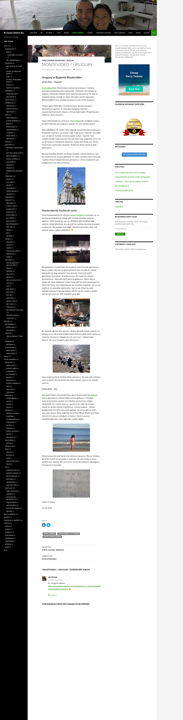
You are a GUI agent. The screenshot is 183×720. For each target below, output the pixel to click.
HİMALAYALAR (11, 94)
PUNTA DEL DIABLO (13, 508)
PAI (7, 233)
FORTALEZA (10, 422)
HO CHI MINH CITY (12, 280)
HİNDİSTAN (9, 91)
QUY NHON (10, 304)
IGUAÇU (9, 425)
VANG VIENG (10, 136)
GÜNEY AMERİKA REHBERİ (52, 536)
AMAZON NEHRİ (12, 413)
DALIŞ (130, 33)
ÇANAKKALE (9, 538)
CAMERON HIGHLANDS (14, 147)
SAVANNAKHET (11, 130)
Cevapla (53, 595)
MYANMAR (9, 176)
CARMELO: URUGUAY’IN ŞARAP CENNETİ (131, 182)
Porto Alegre (47, 88)
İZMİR (7, 547)
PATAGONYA (9, 446)
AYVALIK (8, 529)
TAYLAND (8, 200)
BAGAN (8, 179)
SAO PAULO (10, 437)
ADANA (7, 526)
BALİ (7, 52)
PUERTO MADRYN (12, 383)
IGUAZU (9, 377)
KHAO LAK (10, 212)
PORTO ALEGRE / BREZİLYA (53, 548)
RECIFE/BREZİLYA (122, 186)
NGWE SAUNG (11, 191)
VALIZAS (9, 511)
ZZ (4, 550)
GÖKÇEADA (9, 541)
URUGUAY (70, 60)
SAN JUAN (9, 389)
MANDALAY (10, 188)
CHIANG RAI (10, 209)
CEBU (8, 76)
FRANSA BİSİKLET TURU (14, 336)
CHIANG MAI (10, 206)
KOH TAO (9, 227)
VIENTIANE (10, 139)
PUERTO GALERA (12, 88)
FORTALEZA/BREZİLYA (124, 191)
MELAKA (9, 165)
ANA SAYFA (33, 33)
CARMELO (9, 494)
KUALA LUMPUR (12, 159)
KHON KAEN (10, 215)
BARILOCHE (10, 365)
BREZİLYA (8, 410)
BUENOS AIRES (11, 368)
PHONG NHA (10, 301)
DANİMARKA (9, 324)
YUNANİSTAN (9, 347)
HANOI (8, 277)
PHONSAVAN (10, 127)
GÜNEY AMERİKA (78, 33)
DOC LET (9, 274)
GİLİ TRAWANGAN (12, 60)
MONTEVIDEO (60, 60)
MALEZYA (8, 144)
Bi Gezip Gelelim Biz (14, 33)
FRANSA (8, 333)
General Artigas (76, 215)
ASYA (58, 33)
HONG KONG (9, 100)
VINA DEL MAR (11, 485)
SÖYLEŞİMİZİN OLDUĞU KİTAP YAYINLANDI (132, 177)
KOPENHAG (10, 327)
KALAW (8, 185)
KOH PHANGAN (11, 224)
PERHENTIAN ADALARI (14, 171)
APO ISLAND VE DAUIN (14, 66)
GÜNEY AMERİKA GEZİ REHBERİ (69, 533)
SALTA (8, 386)
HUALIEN (9, 242)
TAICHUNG (10, 254)
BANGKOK (10, 203)
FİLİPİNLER (8, 63)
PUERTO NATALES (12, 473)
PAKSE (8, 124)
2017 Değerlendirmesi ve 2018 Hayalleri (130, 173)
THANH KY (10, 307)
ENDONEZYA (9, 49)
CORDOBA (10, 371)
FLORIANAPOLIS (12, 419)
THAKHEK (9, 133)
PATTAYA (9, 236)
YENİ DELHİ (10, 97)
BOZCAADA (9, 535)
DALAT (8, 268)
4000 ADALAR (11, 118)
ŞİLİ (6, 467)
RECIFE (8, 434)
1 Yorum (78, 70)
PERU (7, 449)
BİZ (41, 33)
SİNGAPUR (8, 197)
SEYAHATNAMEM (49, 557)
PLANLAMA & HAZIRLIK (103, 33)
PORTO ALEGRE (11, 431)
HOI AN (8, 283)
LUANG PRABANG (12, 121)
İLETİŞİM (146, 33)
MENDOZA (10, 380)
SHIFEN (8, 248)
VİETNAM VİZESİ (12, 315)
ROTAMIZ (49, 33)
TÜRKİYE (90, 33)
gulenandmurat (64, 70)
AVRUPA (66, 33)
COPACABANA (11, 398)
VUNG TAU (10, 318)
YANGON (9, 194)
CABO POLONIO (12, 491)
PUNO (8, 464)
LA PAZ (8, 401)
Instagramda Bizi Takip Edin (135, 154)
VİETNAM (8, 260)
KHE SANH (10, 289)
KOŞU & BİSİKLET (119, 33)
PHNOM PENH (11, 109)
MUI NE (8, 295)
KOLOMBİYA (9, 440)
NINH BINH (10, 298)
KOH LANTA (10, 221)
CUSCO (8, 452)
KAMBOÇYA (9, 103)
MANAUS (9, 428)
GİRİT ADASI (10, 350)
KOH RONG (10, 106)
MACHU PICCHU (12, 461)
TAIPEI (8, 257)
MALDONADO (11, 502)
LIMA (8, 458)
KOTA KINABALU (12, 156)
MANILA (9, 85)
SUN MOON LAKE (12, 251)
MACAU (7, 142)
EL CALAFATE (10, 374)
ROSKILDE (9, 330)
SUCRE (8, 404)
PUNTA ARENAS (11, 476)
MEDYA (138, 33)
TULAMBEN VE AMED (15, 55)
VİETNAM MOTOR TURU (14, 310)
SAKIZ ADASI (10, 353)
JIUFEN (8, 245)
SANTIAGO (10, 479)
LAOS (7, 115)
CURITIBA (9, 416)
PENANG (9, 168)
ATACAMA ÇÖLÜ (12, 470)
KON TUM (9, 292)
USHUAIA (9, 392)
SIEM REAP (10, 112)
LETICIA (8, 443)
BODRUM (8, 532)
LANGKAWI (10, 162)
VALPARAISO (10, 482)
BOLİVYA (8, 395)
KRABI (8, 230)
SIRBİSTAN (8, 341)
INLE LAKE (9, 182)
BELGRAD (9, 344)
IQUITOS (9, 455)
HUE (7, 286)
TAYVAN (7, 239)
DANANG (9, 271)
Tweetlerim (119, 207)
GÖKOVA (8, 544)
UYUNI (8, 407)
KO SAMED (10, 218)
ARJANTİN (8, 362)
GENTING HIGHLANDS (14, 153)
